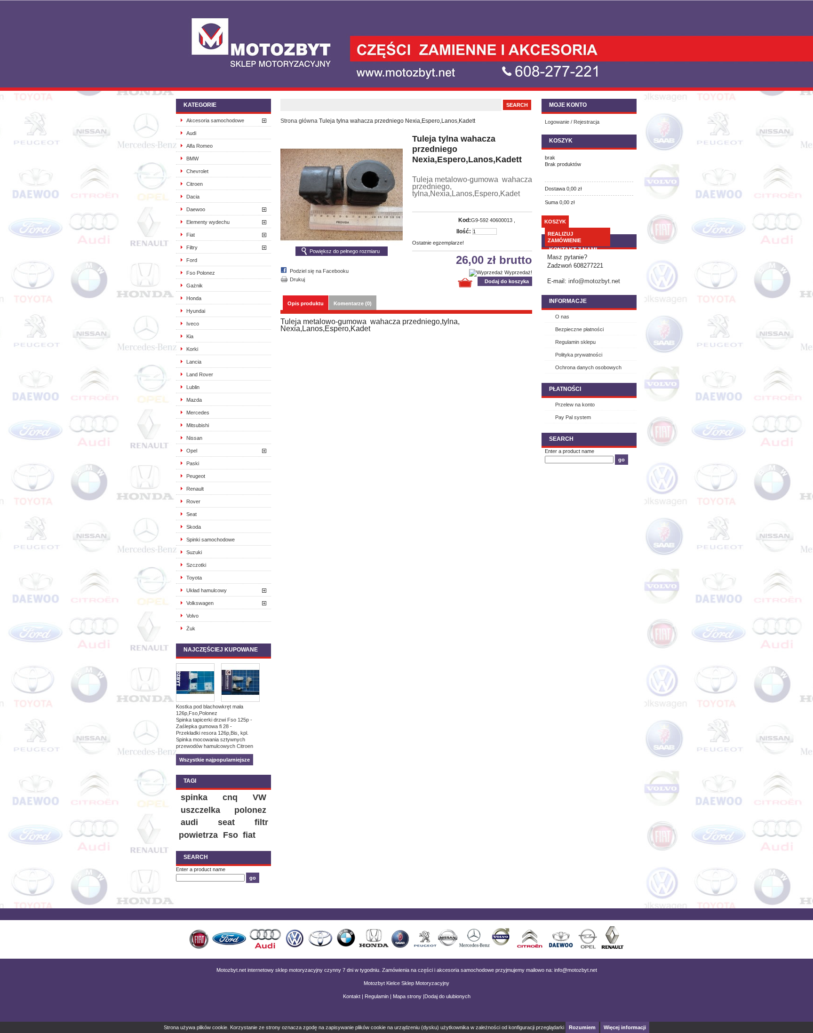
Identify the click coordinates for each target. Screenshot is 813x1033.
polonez (250, 810)
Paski (192, 463)
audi (189, 822)
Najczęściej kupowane (220, 649)
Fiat (190, 235)
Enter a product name (200, 869)
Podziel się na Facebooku (319, 271)
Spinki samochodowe (210, 539)
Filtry (192, 247)
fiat (249, 835)
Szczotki (196, 565)
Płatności (565, 389)
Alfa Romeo (199, 146)
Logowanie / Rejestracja (572, 122)
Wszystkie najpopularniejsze (214, 760)
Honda (193, 298)
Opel (191, 450)
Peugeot (195, 476)
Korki (192, 349)
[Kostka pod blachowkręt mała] (198, 683)
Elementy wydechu (208, 222)
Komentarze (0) (353, 303)
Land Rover (199, 374)
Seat (191, 514)
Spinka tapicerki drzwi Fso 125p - (214, 720)
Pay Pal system (573, 417)
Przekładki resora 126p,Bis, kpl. (212, 733)
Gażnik (194, 285)
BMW (192, 158)
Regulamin (377, 996)
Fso (230, 835)
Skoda (193, 527)
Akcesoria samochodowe (215, 120)
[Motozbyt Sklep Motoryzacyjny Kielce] (246, 35)
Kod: (464, 220)
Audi (191, 133)
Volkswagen (200, 603)
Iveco (192, 323)
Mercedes (197, 412)
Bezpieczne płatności (579, 329)
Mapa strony (407, 996)
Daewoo (195, 209)
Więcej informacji (625, 1027)
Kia (189, 336)
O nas (562, 316)
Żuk (190, 628)
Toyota (194, 577)
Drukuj (297, 279)
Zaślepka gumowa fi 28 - (204, 726)
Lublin (192, 387)
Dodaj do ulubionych (447, 996)
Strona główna (299, 121)
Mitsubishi (197, 425)
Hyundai (195, 311)
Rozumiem (582, 1027)
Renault (195, 489)
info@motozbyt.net (594, 281)
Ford (191, 260)
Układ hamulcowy (206, 590)
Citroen (194, 184)
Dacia (192, 196)
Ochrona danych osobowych (588, 367)
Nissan (194, 438)
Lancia (193, 362)
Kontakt (351, 996)
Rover (193, 501)
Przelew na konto (575, 404)
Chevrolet (197, 171)
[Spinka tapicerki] (243, 683)
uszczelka (200, 810)
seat (226, 822)
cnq (230, 797)
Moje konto (568, 105)
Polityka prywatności (578, 355)
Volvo (192, 616)
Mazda (194, 400)
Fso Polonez (200, 273)
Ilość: (463, 231)
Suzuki (194, 552)
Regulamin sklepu (575, 342)
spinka (194, 797)
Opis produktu (305, 303)
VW (259, 797)
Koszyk (561, 140)
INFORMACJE (568, 301)
